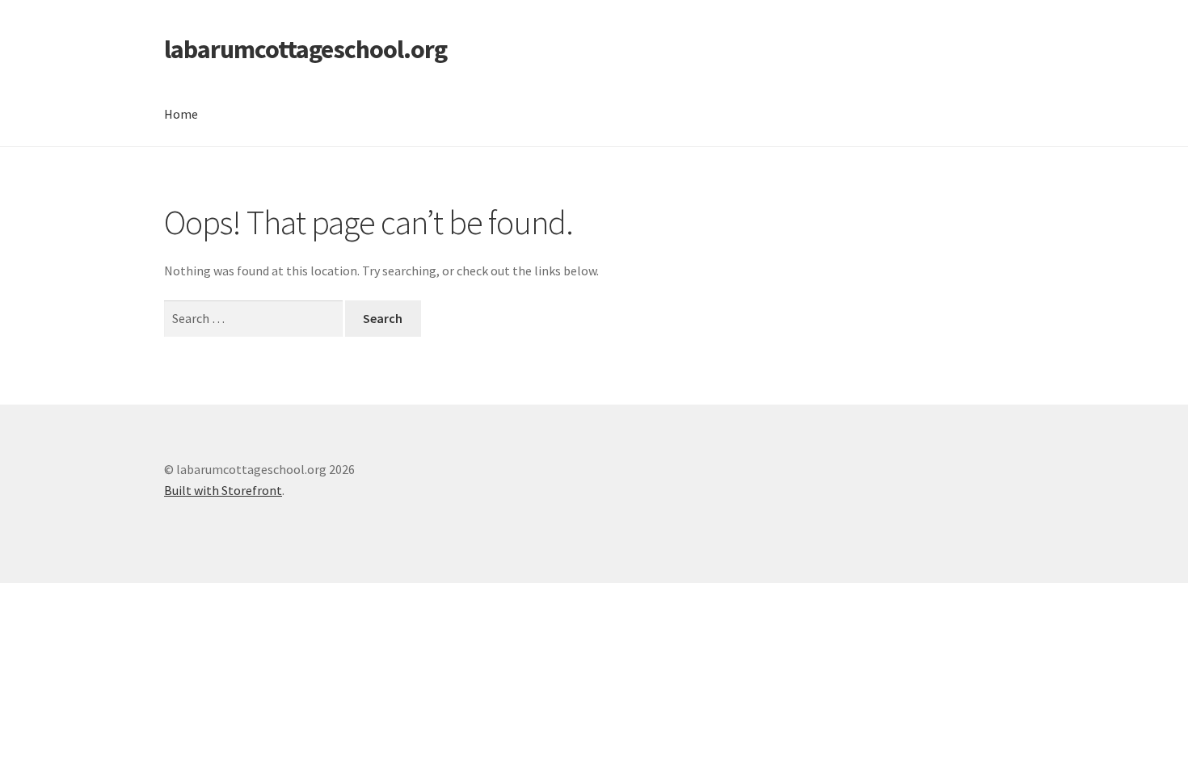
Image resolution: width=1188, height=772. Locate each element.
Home (181, 114)
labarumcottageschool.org (305, 49)
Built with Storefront (223, 490)
